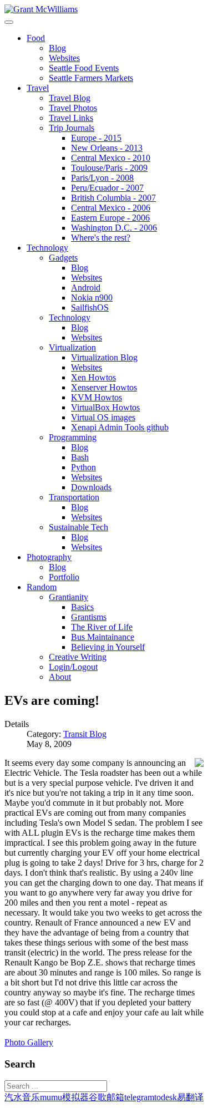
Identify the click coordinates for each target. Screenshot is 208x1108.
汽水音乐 (22, 1097)
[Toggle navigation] (8, 22)
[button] (36, 38)
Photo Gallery (28, 1042)
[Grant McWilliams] (41, 9)
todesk (165, 1097)
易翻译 (190, 1097)
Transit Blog (84, 734)
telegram (139, 1097)
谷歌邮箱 (106, 1097)
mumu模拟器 (64, 1097)
